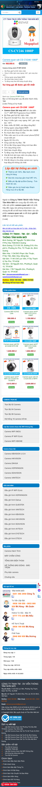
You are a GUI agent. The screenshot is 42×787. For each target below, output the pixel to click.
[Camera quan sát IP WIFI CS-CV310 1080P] (30, 301)
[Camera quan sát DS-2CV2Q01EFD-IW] (11, 334)
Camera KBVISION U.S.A (15, 453)
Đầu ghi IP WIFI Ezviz (13, 490)
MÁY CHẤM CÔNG (12, 555)
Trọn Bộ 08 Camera (12, 414)
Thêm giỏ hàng (23, 92)
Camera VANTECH (12, 477)
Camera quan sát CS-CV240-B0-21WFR (30, 378)
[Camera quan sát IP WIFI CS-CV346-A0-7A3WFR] (11, 366)
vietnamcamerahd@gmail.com (16, 704)
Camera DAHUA (11, 463)
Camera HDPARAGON (14, 468)
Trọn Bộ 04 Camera (12, 409)
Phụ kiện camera (11, 572)
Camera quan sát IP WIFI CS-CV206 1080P (30, 346)
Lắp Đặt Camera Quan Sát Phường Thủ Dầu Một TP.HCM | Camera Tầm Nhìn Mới (19, 728)
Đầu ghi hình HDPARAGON (16, 495)
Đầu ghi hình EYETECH (14, 533)
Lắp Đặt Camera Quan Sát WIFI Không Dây (19, 751)
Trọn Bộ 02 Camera (12, 404)
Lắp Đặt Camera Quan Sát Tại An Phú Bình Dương (21, 737)
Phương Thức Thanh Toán (11, 782)
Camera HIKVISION (13, 458)
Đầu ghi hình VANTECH (14, 509)
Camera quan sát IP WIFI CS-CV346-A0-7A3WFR (11, 379)
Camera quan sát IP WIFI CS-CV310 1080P (30, 313)
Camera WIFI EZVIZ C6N (11, 312)
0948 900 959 (19, 636)
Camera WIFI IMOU (13, 431)
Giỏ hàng (37, 1)
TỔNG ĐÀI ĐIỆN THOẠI (14, 560)
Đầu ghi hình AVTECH (14, 528)
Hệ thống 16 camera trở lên (16, 418)
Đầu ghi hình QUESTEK (14, 504)
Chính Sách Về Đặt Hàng (11, 770)
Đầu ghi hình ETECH (13, 538)
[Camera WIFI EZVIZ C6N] (11, 301)
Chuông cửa (10, 577)
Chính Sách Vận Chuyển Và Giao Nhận (15, 773)
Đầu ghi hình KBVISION (14, 514)
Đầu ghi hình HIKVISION (15, 519)
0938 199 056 (19, 603)
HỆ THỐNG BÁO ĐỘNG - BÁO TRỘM (17, 566)
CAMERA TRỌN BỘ (11, 749)
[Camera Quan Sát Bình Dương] (21, 6)
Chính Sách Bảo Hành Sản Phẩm (14, 761)
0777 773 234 (19, 615)
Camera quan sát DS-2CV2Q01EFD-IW (11, 345)
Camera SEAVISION (13, 472)
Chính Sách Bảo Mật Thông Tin (13, 767)
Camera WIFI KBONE (13, 441)
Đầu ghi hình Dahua (13, 499)
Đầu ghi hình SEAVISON (15, 523)
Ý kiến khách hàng (9, 764)
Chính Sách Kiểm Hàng (10, 776)
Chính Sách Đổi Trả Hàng (11, 779)
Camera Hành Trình (13, 550)
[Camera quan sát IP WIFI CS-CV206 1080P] (30, 334)
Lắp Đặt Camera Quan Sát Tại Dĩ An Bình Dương (21, 735)
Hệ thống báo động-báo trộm (14, 753)
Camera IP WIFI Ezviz (17, 96)
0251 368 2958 (20, 593)
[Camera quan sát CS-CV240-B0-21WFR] (30, 366)
